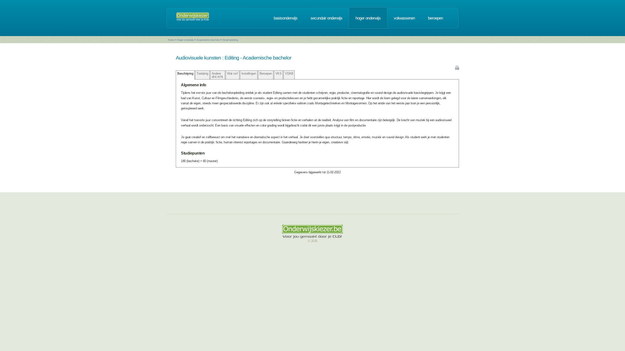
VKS (278, 73)
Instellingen (248, 73)
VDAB (289, 73)
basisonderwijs (285, 18)
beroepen (435, 18)
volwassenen (404, 18)
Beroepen (266, 73)
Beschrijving (185, 73)
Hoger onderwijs (185, 40)
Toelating (202, 73)
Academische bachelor (208, 40)
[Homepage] (192, 18)
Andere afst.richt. (218, 75)
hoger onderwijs (368, 18)
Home (171, 40)
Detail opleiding (230, 40)
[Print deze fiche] (457, 68)
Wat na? (232, 73)
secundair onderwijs (326, 18)
